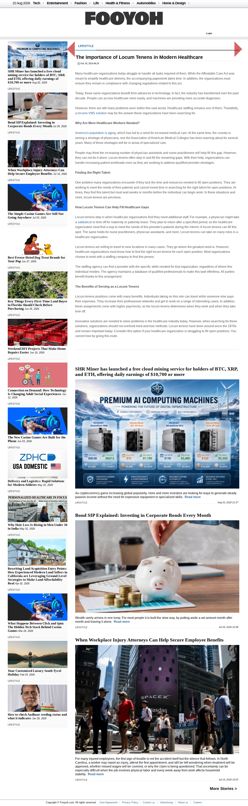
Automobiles (146, 3)
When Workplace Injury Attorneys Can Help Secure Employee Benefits (36, 172)
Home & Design (174, 3)
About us (183, 802)
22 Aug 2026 (21, 3)
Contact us (149, 802)
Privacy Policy (130, 802)
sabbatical (85, 222)
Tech (36, 3)
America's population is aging (95, 133)
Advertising (166, 802)
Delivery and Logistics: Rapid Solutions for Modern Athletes (36, 483)
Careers (197, 802)
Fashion (81, 3)
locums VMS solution (92, 113)
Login (209, 33)
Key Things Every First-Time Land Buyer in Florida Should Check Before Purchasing (37, 304)
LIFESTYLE (14, 88)
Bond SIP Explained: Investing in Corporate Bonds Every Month (31, 124)
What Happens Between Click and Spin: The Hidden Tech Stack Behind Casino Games (36, 627)
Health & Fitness (118, 3)
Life (96, 3)
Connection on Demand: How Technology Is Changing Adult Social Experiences (37, 392)
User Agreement (109, 802)
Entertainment (57, 3)
